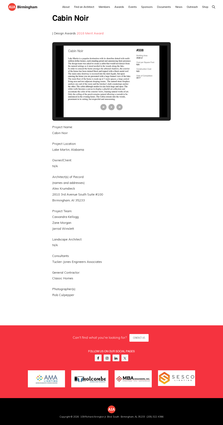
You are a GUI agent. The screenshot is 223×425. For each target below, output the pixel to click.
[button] (213, 7)
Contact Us (139, 337)
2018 (80, 33)
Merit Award (94, 33)
